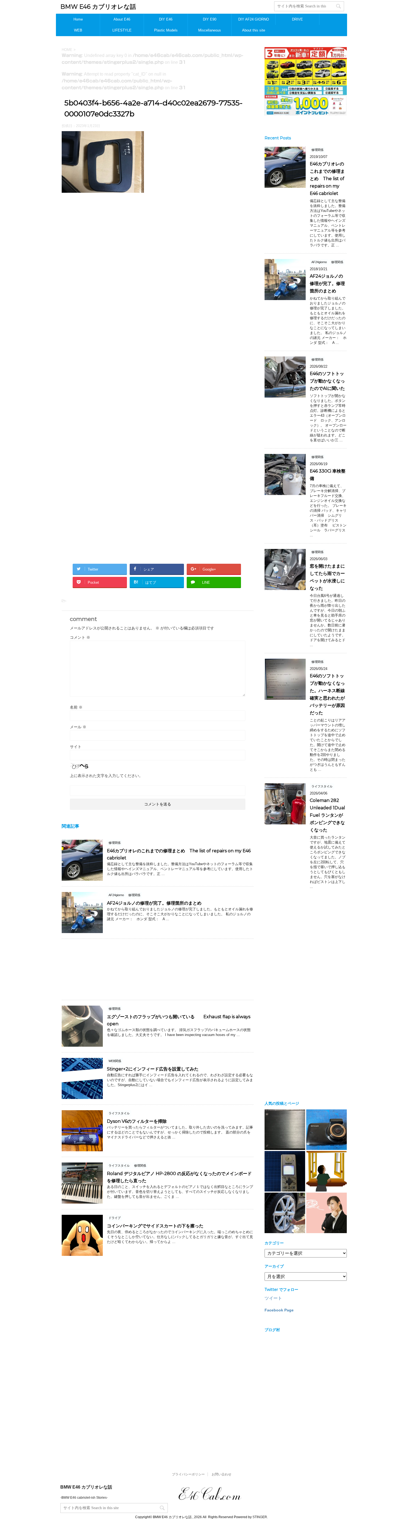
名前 (76, 707)
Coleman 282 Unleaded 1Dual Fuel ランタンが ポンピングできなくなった (328, 815)
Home (78, 19)
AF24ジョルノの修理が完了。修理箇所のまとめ (154, 903)
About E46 (121, 19)
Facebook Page (279, 1310)
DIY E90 (209, 19)
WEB (78, 30)
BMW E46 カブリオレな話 (98, 6)
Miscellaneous (209, 30)
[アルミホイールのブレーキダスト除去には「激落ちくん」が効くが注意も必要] (285, 1213)
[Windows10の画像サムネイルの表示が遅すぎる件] (326, 1213)
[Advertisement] (158, 258)
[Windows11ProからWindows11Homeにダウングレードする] (326, 1171)
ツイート (273, 1298)
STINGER (259, 1517)
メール (78, 727)
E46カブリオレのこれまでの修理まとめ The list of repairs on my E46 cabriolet (327, 178)
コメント (80, 637)
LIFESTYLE (122, 30)
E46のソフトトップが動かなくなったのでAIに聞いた (327, 381)
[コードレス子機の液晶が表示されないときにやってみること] (285, 1171)
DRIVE (297, 19)
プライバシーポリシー (188, 1474)
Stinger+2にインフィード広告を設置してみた (152, 1069)
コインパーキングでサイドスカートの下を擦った (155, 1225)
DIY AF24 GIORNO (253, 19)
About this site (253, 30)
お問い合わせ (221, 1474)
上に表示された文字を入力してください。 (106, 775)
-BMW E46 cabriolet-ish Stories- (84, 1498)
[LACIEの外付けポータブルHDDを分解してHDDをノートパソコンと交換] (285, 1129)
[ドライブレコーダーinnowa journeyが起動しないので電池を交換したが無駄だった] (326, 1129)
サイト (75, 746)
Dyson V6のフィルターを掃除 (137, 1121)
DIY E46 (165, 19)
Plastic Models (166, 30)
